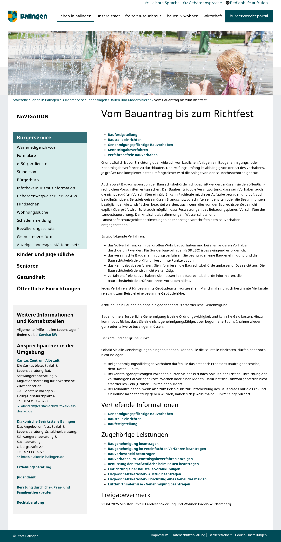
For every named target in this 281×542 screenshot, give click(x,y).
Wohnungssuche (32, 212)
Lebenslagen (97, 100)
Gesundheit (31, 277)
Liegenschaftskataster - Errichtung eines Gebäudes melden (157, 479)
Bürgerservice (73, 100)
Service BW (48, 334)
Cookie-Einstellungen (251, 535)
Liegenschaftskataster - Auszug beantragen (144, 474)
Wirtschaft (213, 16)
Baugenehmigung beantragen (133, 443)
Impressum (159, 535)
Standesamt (28, 171)
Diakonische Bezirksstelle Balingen (46, 421)
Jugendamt (26, 477)
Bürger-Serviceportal (249, 16)
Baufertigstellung (122, 134)
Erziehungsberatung (34, 467)
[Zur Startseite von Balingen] (27, 16)
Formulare (26, 155)
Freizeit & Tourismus (143, 16)
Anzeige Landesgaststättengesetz (48, 244)
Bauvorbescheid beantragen (131, 453)
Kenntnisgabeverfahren (128, 149)
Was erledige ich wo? (36, 147)
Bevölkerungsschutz (35, 228)
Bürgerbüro (28, 179)
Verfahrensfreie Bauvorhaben (133, 154)
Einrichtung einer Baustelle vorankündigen (144, 469)
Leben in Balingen (75, 16)
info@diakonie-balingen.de (42, 456)
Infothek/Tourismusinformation (46, 188)
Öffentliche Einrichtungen (48, 288)
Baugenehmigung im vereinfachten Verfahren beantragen (157, 448)
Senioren (28, 265)
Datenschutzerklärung (188, 535)
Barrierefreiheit (220, 535)
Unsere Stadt (108, 16)
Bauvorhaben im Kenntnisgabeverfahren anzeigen (150, 458)
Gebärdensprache (205, 2)
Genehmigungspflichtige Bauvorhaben (140, 144)
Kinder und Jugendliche (45, 254)
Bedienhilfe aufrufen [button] (249, 2)
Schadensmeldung (34, 220)
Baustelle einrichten (125, 139)
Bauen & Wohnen (183, 16)
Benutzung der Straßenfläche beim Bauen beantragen (153, 464)
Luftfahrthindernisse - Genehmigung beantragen (149, 484)
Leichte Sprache (165, 2)
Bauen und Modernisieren (131, 100)
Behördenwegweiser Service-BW (47, 195)
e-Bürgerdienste (32, 163)
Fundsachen (28, 204)
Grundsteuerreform (35, 236)
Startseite (20, 100)
